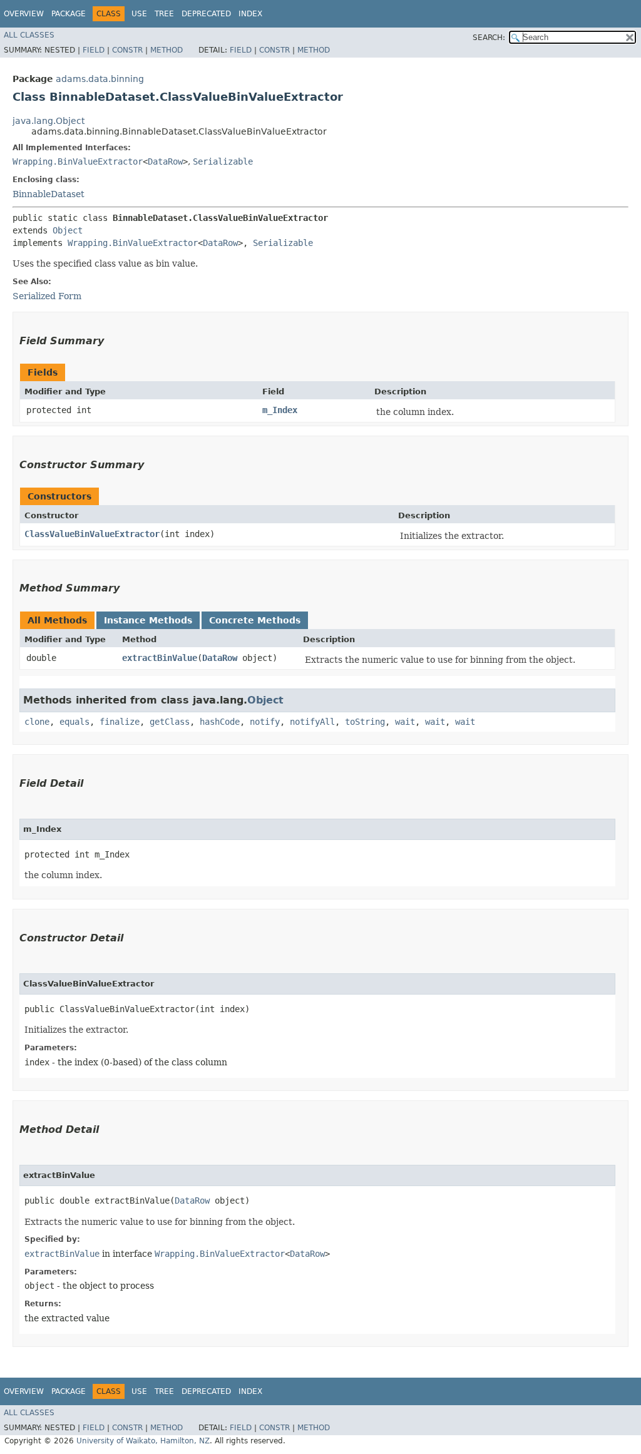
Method (166, 50)
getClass (170, 722)
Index (250, 13)
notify (265, 722)
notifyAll (312, 722)
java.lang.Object (49, 121)
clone (36, 722)
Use (139, 13)
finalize (120, 722)
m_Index (279, 410)
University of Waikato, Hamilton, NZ (143, 1440)
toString (365, 722)
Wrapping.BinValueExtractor (78, 161)
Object (68, 230)
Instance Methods (148, 620)
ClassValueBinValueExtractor (92, 534)
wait (405, 722)
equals (74, 722)
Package (68, 13)
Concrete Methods (254, 620)
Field (94, 50)
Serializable (223, 161)
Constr (127, 50)
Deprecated (206, 13)
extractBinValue (159, 658)
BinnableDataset (49, 194)
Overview (24, 13)
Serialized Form (47, 296)
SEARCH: (489, 37)
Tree (164, 13)
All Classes (29, 35)
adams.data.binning (100, 79)
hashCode (220, 722)
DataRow (165, 161)
